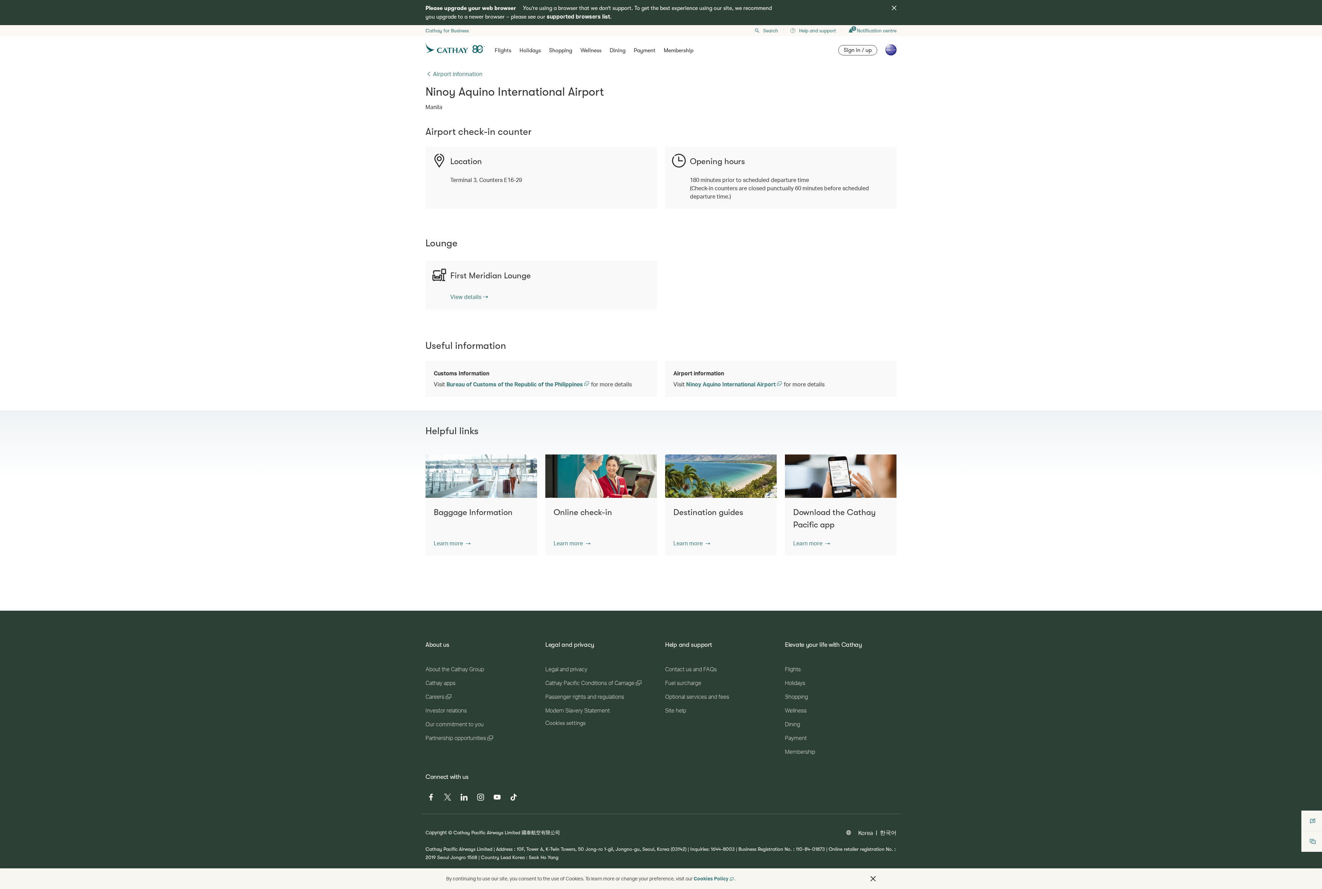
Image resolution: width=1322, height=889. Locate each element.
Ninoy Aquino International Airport (731, 384)
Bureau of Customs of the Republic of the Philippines (515, 384)
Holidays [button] (530, 50)
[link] (469, 297)
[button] (452, 543)
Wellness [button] (590, 50)
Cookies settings (565, 723)
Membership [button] (678, 50)
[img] (894, 8)
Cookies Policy (711, 878)
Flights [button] (503, 50)
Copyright (436, 832)
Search (770, 30)
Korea (865, 832)
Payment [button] (644, 50)
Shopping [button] (560, 50)
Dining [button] (618, 50)
